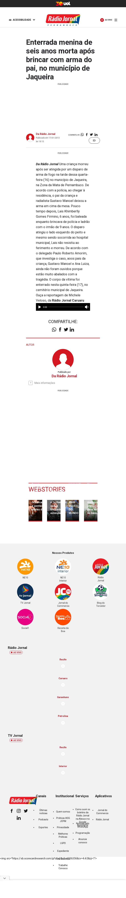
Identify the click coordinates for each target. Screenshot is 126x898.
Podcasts (43, 819)
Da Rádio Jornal (45, 134)
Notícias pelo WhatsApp (82, 825)
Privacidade (63, 827)
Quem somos (63, 811)
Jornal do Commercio (102, 812)
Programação (83, 833)
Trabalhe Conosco (63, 867)
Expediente (63, 851)
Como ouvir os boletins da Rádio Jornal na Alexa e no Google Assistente (82, 817)
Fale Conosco (63, 859)
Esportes (43, 827)
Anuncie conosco (82, 841)
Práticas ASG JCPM (63, 819)
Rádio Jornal (102, 819)
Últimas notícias (43, 812)
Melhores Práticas (63, 835)
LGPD (63, 843)
